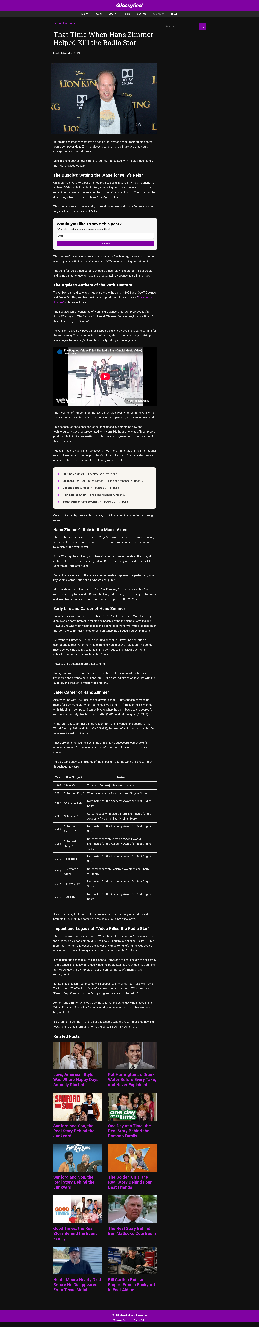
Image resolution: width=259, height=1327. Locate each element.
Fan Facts (158, 14)
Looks (127, 14)
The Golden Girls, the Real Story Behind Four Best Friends (130, 1182)
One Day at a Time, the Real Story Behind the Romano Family (129, 1130)
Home (57, 23)
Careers (141, 14)
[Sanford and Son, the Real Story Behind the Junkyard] (77, 1118)
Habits (84, 14)
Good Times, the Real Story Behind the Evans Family (75, 1233)
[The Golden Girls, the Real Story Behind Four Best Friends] (132, 1169)
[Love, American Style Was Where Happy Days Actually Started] (77, 1066)
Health (99, 14)
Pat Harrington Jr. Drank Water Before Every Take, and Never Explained (132, 1079)
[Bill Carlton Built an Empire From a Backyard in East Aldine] (132, 1271)
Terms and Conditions (122, 1320)
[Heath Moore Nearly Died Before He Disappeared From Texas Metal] (77, 1271)
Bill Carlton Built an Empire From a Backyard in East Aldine (131, 1284)
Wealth (113, 14)
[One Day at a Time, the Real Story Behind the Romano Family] (132, 1118)
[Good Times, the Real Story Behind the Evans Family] (77, 1220)
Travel (175, 14)
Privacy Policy (140, 1320)
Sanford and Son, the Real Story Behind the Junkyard (74, 1130)
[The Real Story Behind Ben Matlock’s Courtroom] (132, 1220)
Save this (105, 243)
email (63, 229)
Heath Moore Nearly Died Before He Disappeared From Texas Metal (77, 1284)
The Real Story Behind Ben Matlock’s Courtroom (132, 1231)
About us (142, 1315)
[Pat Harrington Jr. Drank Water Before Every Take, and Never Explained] (132, 1066)
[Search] (202, 26)
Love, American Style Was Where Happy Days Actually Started (75, 1079)
